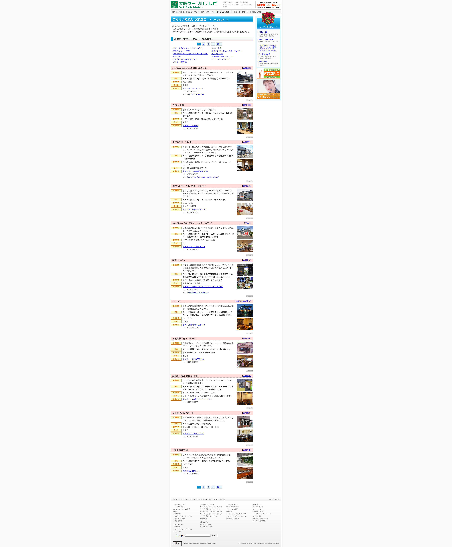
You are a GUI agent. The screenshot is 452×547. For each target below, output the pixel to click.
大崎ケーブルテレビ (196, 4)
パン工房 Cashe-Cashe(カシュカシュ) (188, 48)
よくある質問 (177, 521)
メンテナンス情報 (232, 509)
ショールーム (257, 509)
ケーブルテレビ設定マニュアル (236, 514)
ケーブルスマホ (208, 11)
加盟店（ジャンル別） (267, 39)
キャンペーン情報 (205, 524)
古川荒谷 (247, 142)
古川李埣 (247, 68)
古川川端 (247, 105)
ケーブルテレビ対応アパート (262, 514)
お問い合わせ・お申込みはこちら (268, 4)
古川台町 (247, 376)
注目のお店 (263, 32)
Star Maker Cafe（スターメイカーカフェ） (190, 54)
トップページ (180, 499)
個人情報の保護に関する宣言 (247, 543)
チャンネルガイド (179, 507)
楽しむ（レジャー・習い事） (268, 50)
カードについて (264, 54)
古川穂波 (247, 338)
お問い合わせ (257, 11)
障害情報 (229, 511)
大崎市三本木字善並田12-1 (194, 247)
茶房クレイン (217, 54)
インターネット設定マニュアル (236, 516)
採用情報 (269, 543)
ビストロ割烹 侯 (180, 62)
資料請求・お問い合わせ (260, 518)
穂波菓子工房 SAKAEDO (221, 57)
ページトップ (274, 499)
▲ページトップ (249, 100)
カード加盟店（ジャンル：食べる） (211, 507)
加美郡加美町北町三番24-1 (194, 325)
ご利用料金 (176, 514)
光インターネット (179, 524)
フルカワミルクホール (220, 59)
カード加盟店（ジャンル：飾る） (210, 509)
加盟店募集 (263, 61)
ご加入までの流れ (258, 511)
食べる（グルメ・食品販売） (268, 45)
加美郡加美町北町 (243, 301)
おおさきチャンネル (179, 509)
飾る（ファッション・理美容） (269, 47)
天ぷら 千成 (216, 48)
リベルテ (177, 57)
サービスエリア (258, 507)
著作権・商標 (261, 543)
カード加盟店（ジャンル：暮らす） (211, 511)
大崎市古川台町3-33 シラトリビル (197, 399)
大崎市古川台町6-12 (191, 471)
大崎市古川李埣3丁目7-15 (193, 88)
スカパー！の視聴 (179, 518)
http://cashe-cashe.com (195, 94)
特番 (188, 509)
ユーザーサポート (242, 11)
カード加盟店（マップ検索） (209, 516)
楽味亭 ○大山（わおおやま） (185, 59)
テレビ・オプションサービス (182, 516)
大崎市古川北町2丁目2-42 (193, 434)
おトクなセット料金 (206, 527)
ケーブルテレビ (178, 11)
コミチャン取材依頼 (259, 521)
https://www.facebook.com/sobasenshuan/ (203, 177)
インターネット (193, 11)
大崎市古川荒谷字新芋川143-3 (195, 171)
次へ (219, 44)
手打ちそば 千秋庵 (181, 51)
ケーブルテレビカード (225, 11)
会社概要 (276, 543)
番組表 (175, 511)
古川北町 (247, 260)
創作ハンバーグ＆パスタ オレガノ (226, 51)
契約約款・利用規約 (232, 518)
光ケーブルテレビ (179, 504)
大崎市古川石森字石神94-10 (194, 209)
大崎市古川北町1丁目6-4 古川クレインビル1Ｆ (203, 287)
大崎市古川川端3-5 (190, 126)
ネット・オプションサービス (182, 529)
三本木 (248, 223)
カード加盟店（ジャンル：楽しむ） (211, 514)
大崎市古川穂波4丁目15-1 (193, 359)
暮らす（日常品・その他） (267, 48)
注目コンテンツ (205, 522)
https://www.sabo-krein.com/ (198, 292)
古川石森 (247, 186)
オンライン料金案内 (232, 507)
